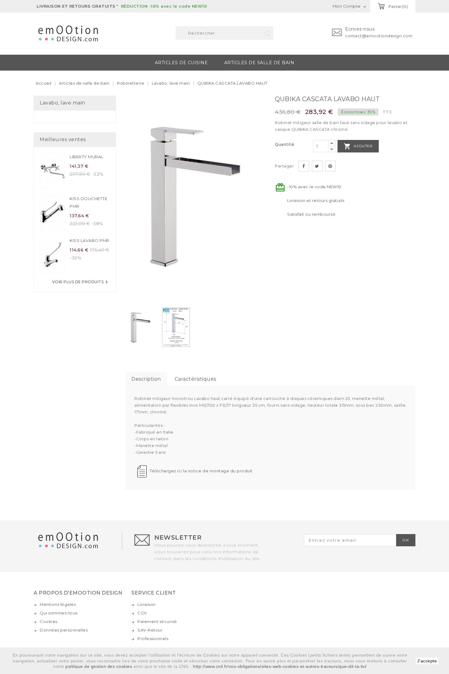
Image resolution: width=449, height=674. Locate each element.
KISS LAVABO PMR (89, 240)
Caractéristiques (195, 379)
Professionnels (152, 638)
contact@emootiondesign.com (378, 35)
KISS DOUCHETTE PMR (88, 202)
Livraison (146, 604)
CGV (142, 612)
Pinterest (330, 166)
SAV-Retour (149, 630)
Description (146, 379)
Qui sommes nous (59, 612)
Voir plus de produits (81, 282)
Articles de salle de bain (259, 62)
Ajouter (358, 146)
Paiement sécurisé (157, 621)
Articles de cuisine (181, 62)
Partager (303, 166)
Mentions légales (58, 604)
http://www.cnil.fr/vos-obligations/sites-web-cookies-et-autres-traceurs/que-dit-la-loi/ (280, 666)
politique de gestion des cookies (98, 666)
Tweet (317, 166)
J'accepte (427, 660)
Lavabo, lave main (62, 103)
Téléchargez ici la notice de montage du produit (201, 470)
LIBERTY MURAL (86, 156)
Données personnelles (64, 630)
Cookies (48, 621)
